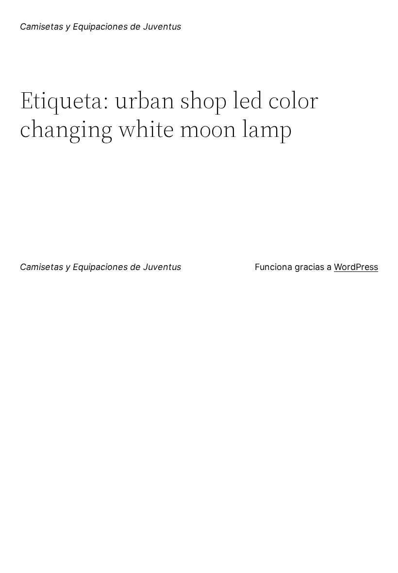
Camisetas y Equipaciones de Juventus (100, 26)
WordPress (356, 267)
